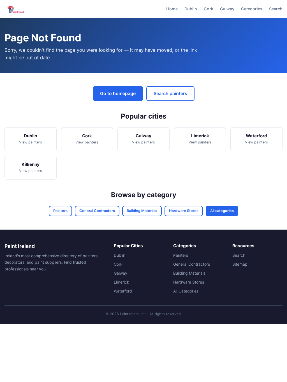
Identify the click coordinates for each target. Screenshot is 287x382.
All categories (222, 211)
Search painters (170, 93)
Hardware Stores (183, 211)
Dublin (190, 8)
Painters (60, 211)
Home (172, 8)
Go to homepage (118, 93)
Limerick (121, 282)
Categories (251, 8)
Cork (208, 8)
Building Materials (142, 211)
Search (276, 8)
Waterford (123, 291)
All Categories (185, 291)
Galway (227, 8)
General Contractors (97, 211)
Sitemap (239, 264)
